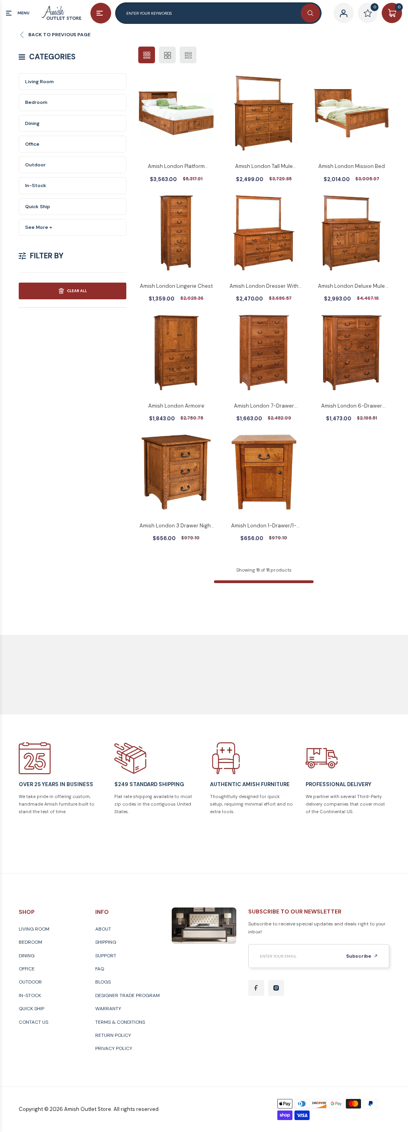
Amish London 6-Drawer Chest (351, 406)
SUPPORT (105, 955)
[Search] (310, 13)
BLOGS (103, 982)
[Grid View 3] (146, 55)
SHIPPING (105, 942)
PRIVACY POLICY (113, 1048)
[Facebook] (256, 988)
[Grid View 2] (167, 55)
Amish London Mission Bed (351, 166)
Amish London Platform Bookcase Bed (176, 167)
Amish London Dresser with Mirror (264, 287)
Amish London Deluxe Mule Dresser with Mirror (351, 287)
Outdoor (35, 165)
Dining (32, 123)
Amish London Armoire (176, 405)
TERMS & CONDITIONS (120, 1022)
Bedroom (36, 102)
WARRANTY (108, 1008)
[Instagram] (276, 988)
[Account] (343, 13)
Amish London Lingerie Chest (176, 286)
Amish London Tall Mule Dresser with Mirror (264, 167)
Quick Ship (37, 206)
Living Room (39, 81)
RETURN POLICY (113, 1035)
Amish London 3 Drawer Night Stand (176, 526)
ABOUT (103, 929)
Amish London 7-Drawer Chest (264, 406)
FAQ (99, 969)
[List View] (188, 55)
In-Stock (35, 185)
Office (32, 144)
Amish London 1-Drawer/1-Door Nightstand (263, 526)
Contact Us (33, 1022)
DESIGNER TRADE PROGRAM (127, 995)
